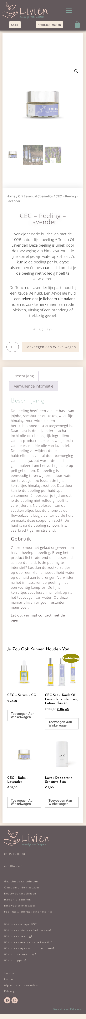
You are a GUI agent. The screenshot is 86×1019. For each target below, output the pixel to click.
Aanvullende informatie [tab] (33, 386)
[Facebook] (7, 1000)
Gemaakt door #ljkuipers (67, 1008)
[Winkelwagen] (77, 24)
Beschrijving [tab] (24, 375)
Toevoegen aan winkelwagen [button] (22, 715)
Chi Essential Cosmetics (35, 196)
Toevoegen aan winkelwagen (50, 347)
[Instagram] (14, 1000)
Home (11, 196)
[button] (69, 11)
